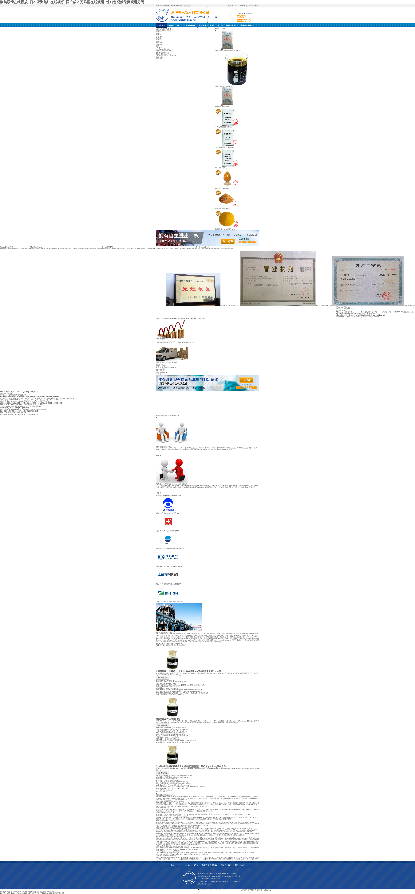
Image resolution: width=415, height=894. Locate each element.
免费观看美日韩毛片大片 (29, 893)
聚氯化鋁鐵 (159, 36)
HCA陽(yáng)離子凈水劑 (163, 49)
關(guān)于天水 (174, 25)
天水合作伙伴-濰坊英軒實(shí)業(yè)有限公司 (169, 602)
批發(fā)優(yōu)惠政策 (207, 25)
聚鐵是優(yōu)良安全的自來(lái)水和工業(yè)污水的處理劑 (172, 785)
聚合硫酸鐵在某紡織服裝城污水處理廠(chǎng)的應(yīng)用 (172, 777)
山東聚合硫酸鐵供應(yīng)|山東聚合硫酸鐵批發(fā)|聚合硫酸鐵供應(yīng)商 (177, 827)
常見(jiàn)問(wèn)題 (161, 791)
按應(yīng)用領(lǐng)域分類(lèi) (164, 51)
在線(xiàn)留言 (226, 865)
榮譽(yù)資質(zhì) (232, 25)
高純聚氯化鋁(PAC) (220, 229)
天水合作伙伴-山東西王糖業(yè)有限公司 (167, 513)
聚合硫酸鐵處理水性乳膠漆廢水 (165, 680)
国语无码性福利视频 (58, 893)
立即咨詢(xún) (177, 643)
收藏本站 (242, 6)
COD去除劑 (159, 47)
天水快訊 (158, 645)
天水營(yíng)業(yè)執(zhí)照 (324, 305)
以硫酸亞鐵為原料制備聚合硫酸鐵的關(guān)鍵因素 (170, 734)
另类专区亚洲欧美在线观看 (44, 893)
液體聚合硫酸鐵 (219, 86)
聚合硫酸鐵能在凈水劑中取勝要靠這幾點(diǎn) (169, 739)
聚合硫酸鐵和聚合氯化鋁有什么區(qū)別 (167, 686)
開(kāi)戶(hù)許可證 (409, 305)
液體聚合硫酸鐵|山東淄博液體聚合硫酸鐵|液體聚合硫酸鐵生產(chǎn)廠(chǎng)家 (179, 691)
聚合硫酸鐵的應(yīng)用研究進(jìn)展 (166, 779)
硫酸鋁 (158, 41)
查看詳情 (158, 455)
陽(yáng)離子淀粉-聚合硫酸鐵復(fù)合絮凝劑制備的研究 (172, 782)
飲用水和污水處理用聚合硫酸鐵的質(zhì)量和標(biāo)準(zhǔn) (173, 783)
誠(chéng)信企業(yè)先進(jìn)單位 (230, 305)
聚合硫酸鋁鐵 (159, 43)
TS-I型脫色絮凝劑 (220, 147)
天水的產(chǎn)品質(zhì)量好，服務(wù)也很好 (171, 484)
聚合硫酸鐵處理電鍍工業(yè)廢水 (165, 795)
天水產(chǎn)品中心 (189, 25)
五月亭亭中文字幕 (5, 893)
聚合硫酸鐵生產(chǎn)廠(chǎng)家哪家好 (168, 851)
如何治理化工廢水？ (165, 790)
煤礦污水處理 (159, 59)
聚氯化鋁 (158, 35)
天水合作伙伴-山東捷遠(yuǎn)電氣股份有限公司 (169, 566)
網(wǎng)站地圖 (253, 6)
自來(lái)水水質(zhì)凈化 (163, 52)
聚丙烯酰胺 (159, 44)
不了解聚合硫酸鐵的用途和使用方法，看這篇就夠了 (172, 729)
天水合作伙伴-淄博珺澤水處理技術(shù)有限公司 (170, 548)
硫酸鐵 (158, 33)
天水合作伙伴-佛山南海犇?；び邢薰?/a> (168, 531)
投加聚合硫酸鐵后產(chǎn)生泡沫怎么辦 (167, 683)
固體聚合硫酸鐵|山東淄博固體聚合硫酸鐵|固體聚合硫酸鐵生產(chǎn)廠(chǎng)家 (179, 690)
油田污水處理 (159, 57)
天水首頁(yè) (161, 25)
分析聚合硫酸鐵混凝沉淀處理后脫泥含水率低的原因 (170, 694)
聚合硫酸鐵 (159, 31)
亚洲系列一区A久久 (16, 893)
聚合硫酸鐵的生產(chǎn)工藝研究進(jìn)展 (168, 780)
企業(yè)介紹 (159, 643)
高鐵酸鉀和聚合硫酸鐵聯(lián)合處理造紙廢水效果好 (171, 728)
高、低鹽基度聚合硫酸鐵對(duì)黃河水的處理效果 (172, 736)
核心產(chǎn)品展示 (220, 28)
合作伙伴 (220, 25)
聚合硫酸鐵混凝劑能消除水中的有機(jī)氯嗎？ (172, 816)
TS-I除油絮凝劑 (219, 127)
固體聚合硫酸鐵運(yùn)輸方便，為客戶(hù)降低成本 (172, 788)
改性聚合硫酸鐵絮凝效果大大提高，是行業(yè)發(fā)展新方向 (191, 766)
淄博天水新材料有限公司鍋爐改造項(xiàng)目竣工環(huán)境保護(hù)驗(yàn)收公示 (180, 685)
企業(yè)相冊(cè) (168, 643)
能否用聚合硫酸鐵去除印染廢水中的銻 (167, 820)
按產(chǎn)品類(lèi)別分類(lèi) (164, 30)
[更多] (156, 647)
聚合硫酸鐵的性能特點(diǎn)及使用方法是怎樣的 (170, 801)
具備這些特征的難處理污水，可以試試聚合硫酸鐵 (170, 733)
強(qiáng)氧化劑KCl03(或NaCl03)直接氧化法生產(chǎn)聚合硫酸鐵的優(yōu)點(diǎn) (180, 787)
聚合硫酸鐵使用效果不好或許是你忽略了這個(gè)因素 (171, 682)
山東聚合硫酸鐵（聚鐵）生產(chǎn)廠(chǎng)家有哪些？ (173, 846)
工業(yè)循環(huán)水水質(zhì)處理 (166, 55)
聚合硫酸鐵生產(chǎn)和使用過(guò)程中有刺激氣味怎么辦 (173, 742)
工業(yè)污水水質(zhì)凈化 (163, 54)
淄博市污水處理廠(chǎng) (163, 446)
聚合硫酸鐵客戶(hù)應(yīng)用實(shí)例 (167, 688)
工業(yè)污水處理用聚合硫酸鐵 (224, 51)
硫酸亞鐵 (158, 38)
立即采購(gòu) (237, 51)
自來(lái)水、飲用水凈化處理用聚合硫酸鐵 (170, 836)
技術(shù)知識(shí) (248, 25)
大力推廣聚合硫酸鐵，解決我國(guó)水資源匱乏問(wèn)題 (188, 671)
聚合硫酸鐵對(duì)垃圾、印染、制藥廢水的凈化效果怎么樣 (176, 741)
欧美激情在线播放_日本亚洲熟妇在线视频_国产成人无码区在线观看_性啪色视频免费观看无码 (72, 2)
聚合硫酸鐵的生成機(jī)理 (168, 719)
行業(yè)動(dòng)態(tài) (179, 645)
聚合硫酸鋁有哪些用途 (162, 808)
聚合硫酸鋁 (159, 39)
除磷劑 (158, 46)
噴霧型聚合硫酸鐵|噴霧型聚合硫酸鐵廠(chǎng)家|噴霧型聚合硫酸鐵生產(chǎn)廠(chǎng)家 (182, 693)
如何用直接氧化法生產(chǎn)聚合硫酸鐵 (167, 737)
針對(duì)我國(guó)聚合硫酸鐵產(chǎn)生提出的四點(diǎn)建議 (174, 775)
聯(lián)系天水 (232, 6)
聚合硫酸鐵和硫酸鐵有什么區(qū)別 (166, 812)
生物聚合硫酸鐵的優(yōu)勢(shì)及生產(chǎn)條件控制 (171, 731)
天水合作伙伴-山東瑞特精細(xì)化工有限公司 (168, 584)
